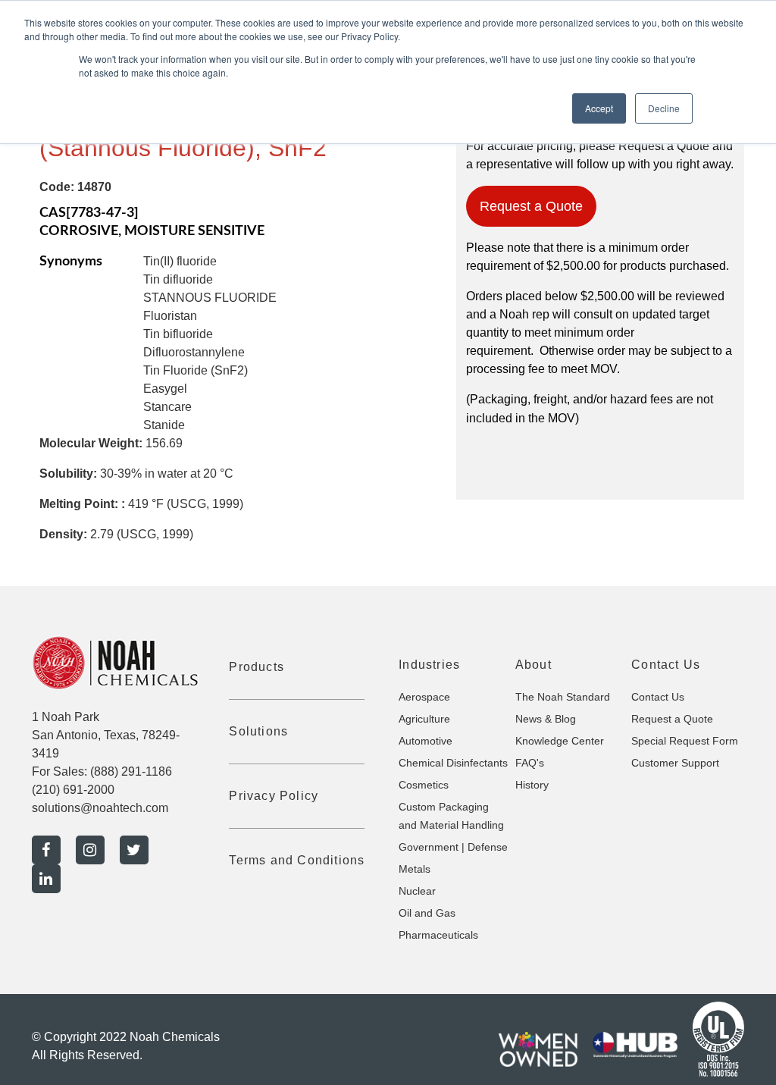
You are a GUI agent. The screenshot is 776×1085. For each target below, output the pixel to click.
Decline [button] (664, 108)
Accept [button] (599, 108)
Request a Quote (531, 206)
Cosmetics (424, 785)
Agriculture (424, 719)
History (532, 785)
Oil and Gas (427, 913)
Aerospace (424, 697)
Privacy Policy (273, 795)
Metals (414, 869)
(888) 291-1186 (131, 771)
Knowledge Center (559, 741)
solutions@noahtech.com (100, 807)
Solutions (258, 731)
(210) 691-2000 (73, 789)
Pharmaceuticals (438, 935)
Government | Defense (453, 847)
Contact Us (657, 697)
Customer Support (675, 763)
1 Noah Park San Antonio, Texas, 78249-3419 (106, 735)
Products (256, 666)
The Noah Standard (562, 697)
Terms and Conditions (297, 860)
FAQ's (529, 763)
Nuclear (417, 891)
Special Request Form (684, 741)
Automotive (425, 741)
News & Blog (545, 719)
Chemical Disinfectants (453, 763)
